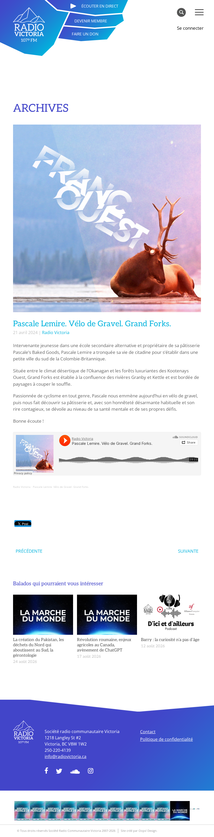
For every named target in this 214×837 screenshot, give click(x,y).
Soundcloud (75, 772)
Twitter (59, 771)
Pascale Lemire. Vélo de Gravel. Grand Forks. (61, 487)
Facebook (46, 770)
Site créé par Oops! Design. (139, 831)
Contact (148, 732)
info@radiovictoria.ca (65, 756)
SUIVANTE (188, 551)
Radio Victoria (55, 332)
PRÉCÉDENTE (29, 551)
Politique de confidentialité (166, 739)
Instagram (90, 771)
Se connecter (190, 28)
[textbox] (107, 426)
